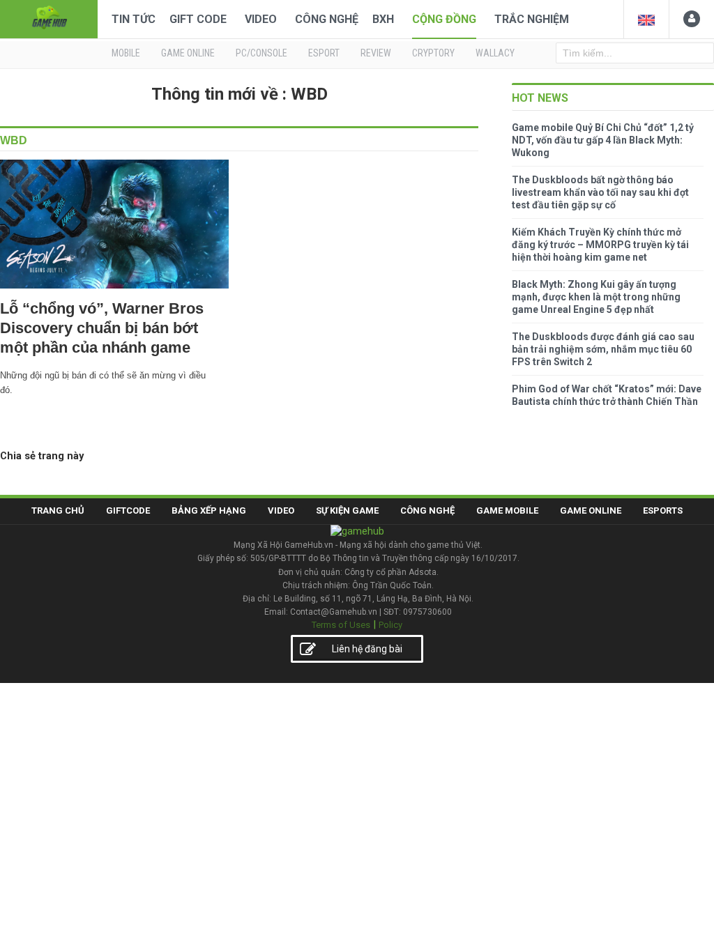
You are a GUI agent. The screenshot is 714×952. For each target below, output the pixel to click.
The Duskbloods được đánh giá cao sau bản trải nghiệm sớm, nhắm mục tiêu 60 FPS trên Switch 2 (603, 349)
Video (261, 19)
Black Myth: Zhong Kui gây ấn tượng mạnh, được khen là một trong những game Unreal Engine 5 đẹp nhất (596, 297)
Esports (663, 510)
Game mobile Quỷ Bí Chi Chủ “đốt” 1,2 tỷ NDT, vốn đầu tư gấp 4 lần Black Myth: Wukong (603, 140)
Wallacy (495, 53)
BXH (383, 19)
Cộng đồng (444, 19)
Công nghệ (326, 19)
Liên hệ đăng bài (367, 648)
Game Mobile (507, 510)
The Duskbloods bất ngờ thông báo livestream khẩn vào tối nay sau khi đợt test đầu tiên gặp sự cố (600, 192)
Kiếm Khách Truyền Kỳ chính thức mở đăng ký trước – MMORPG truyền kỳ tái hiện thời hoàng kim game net (600, 245)
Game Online (590, 510)
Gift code (198, 19)
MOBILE (126, 53)
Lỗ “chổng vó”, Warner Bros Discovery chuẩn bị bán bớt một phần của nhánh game (102, 328)
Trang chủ (57, 510)
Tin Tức (133, 19)
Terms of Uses (341, 625)
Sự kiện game (347, 510)
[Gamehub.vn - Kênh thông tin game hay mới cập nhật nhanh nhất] (49, 18)
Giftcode (128, 510)
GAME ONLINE (188, 53)
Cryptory (433, 53)
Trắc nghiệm (531, 19)
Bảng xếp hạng (209, 510)
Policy (390, 625)
